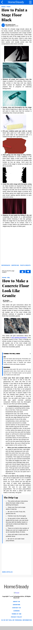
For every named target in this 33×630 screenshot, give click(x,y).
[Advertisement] (16, 246)
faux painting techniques (19, 337)
